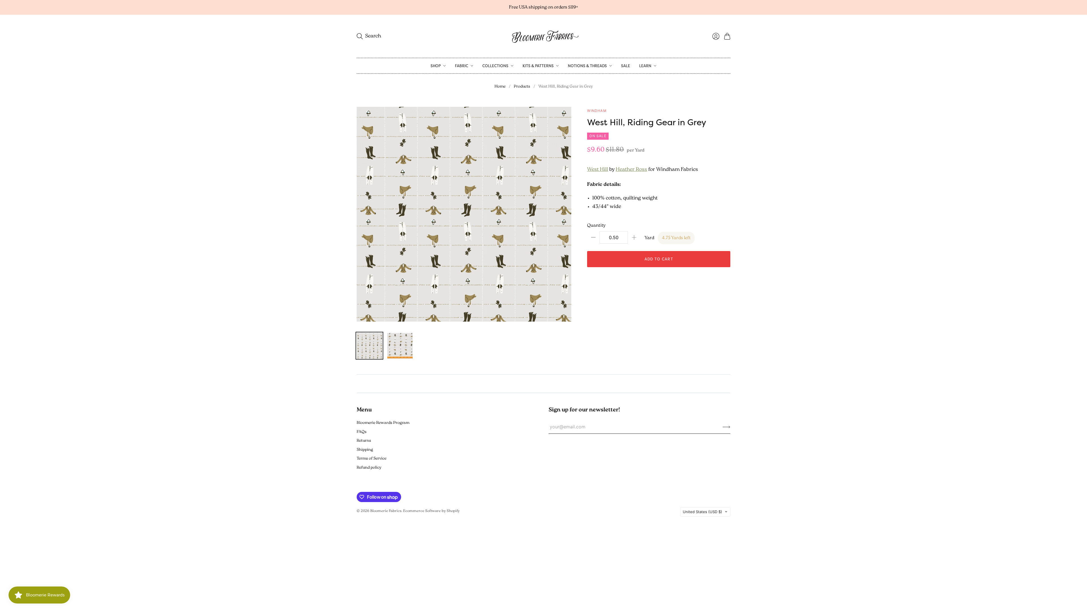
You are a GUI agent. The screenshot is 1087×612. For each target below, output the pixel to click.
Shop (436, 65)
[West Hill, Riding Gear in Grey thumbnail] (369, 345)
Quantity (596, 225)
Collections (495, 65)
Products (522, 86)
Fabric (461, 65)
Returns (364, 441)
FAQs (362, 432)
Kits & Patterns (538, 65)
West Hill (597, 169)
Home (500, 86)
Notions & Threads (587, 65)
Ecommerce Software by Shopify (431, 511)
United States (702, 511)
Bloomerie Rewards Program (383, 423)
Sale (625, 65)
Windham (596, 111)
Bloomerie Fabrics (385, 511)
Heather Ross (631, 169)
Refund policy (369, 468)
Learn (645, 65)
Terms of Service (371, 458)
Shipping (365, 450)
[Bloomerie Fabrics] (543, 36)
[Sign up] (726, 426)
